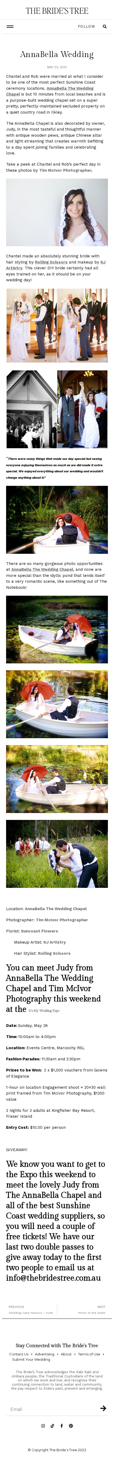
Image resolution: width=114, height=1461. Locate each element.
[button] (10, 26)
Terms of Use (89, 1354)
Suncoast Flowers (40, 931)
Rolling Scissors (54, 953)
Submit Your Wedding (31, 1359)
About (66, 1354)
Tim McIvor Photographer (65, 170)
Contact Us (18, 1354)
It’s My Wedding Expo (44, 1011)
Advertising (44, 1354)
